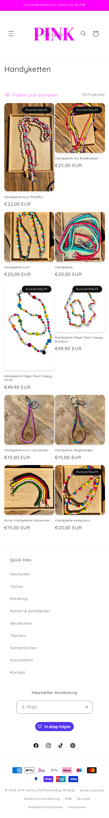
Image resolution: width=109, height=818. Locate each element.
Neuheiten (20, 574)
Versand (83, 799)
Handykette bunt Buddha (23, 197)
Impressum (77, 807)
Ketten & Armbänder (30, 611)
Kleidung (18, 598)
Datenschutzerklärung (42, 799)
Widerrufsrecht (92, 790)
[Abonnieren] (86, 707)
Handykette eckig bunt (72, 520)
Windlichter (21, 623)
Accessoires (21, 660)
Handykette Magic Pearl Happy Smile (28, 378)
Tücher (16, 586)
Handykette (64, 267)
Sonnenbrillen (23, 647)
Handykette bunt (17, 267)
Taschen (18, 635)
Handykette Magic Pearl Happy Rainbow (79, 339)
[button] (11, 34)
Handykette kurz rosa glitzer (26, 450)
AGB (68, 799)
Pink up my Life (30, 790)
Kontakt (17, 672)
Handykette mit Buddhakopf (76, 158)
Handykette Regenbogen (74, 450)
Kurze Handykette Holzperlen (27, 520)
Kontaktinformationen (45, 807)
